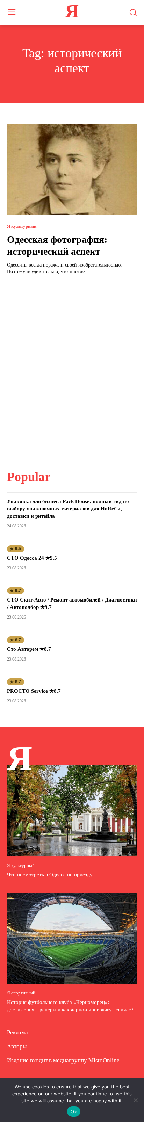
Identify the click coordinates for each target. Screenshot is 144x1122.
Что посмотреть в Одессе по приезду (50, 874)
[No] (135, 1099)
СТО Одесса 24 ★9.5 (32, 558)
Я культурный (21, 226)
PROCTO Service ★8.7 (34, 691)
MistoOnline (104, 1060)
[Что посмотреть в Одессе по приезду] (72, 810)
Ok (74, 1111)
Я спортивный (21, 993)
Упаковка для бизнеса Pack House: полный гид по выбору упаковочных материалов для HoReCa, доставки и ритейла (68, 508)
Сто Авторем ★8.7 (29, 649)
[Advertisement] (72, 368)
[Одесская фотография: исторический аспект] (72, 169)
